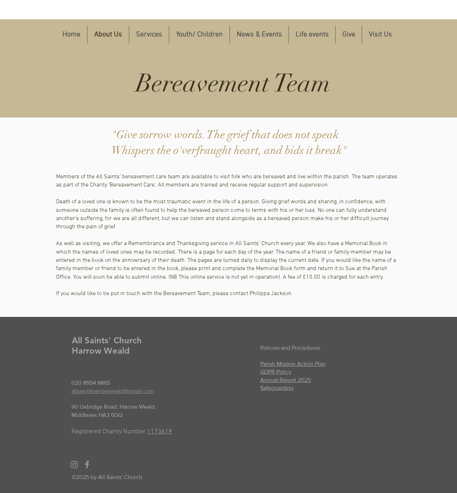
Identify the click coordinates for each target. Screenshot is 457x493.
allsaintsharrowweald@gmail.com (112, 391)
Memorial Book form (281, 268)
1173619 (159, 431)
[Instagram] (74, 464)
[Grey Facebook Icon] (87, 464)
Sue (350, 268)
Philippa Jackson (270, 293)
